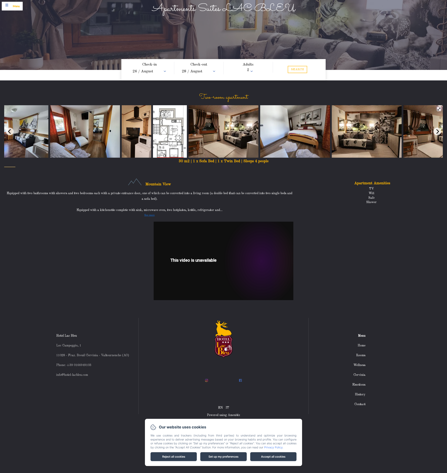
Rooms (360, 355)
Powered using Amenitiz (223, 415)
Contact (359, 404)
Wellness (359, 365)
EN (220, 407)
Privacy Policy (273, 447)
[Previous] (10, 131)
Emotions (358, 384)
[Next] (437, 131)
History (360, 394)
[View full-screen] (439, 109)
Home (361, 345)
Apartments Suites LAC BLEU (223, 8)
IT (227, 407)
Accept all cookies (273, 456)
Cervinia (359, 375)
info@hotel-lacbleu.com (72, 375)
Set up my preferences (223, 456)
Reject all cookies (173, 456)
